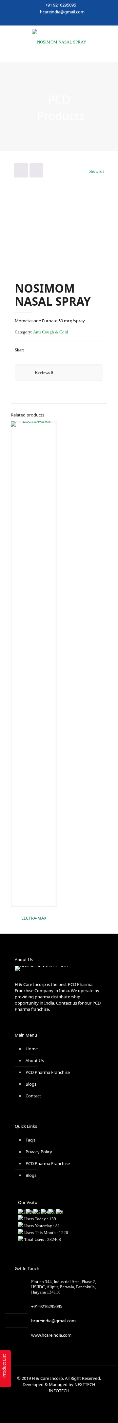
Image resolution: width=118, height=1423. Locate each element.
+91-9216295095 (46, 1306)
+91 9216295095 (60, 5)
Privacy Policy (39, 1152)
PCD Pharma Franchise (48, 1072)
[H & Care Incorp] (59, 42)
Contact (33, 1096)
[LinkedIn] (63, 20)
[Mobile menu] (109, 38)
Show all (96, 171)
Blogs (31, 1084)
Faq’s (30, 1140)
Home (32, 1049)
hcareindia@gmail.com (62, 12)
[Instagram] (80, 20)
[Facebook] (37, 20)
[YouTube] (54, 20)
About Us (35, 1060)
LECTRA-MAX (34, 918)
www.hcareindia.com (51, 1335)
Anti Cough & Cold (50, 332)
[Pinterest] (72, 20)
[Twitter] (46, 20)
